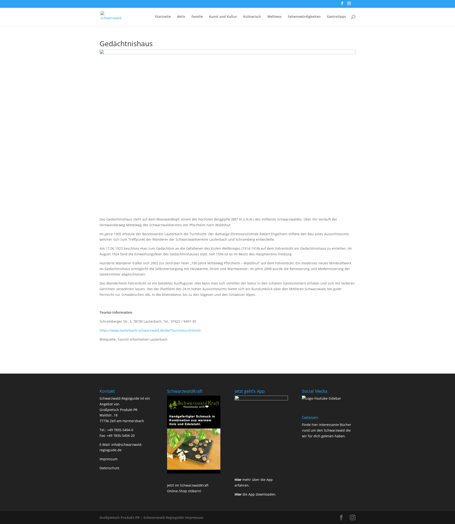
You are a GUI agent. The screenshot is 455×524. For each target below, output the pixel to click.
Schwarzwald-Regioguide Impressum (173, 517)
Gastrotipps (336, 17)
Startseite (163, 17)
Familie (197, 17)
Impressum (109, 459)
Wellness (274, 17)
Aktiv (181, 17)
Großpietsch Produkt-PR (120, 517)
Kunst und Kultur (223, 17)
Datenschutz (109, 468)
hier (315, 424)
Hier (238, 479)
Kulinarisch (252, 17)
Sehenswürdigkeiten (304, 17)
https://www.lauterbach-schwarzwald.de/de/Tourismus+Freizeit (150, 330)
